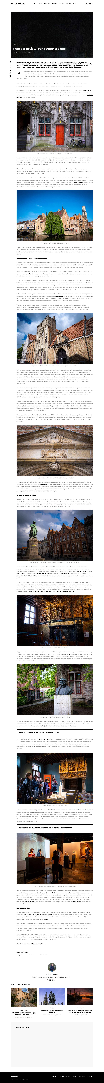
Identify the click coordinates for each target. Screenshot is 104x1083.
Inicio (35, 3)
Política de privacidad (65, 1076)
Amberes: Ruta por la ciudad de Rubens (52, 1011)
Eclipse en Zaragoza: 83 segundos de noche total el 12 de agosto (80, 1011)
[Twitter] (88, 3)
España (30, 955)
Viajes (40, 3)
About (74, 3)
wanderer (20, 3)
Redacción (75, 1014)
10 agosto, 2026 (57, 1014)
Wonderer (68, 3)
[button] (51, 1019)
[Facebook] (90, 3)
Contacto (54, 1076)
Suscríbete (90, 1076)
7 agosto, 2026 (83, 1014)
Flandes (36, 955)
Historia (42, 955)
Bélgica (19, 955)
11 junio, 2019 (27, 52)
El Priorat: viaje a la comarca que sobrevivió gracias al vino (23, 1013)
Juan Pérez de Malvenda (36, 160)
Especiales (55, 3)
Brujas (25, 955)
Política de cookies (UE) (79, 1076)
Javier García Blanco (18, 52)
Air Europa (44, 914)
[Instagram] (86, 3)
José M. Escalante (19, 1017)
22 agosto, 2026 (29, 1017)
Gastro (61, 3)
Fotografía (47, 3)
